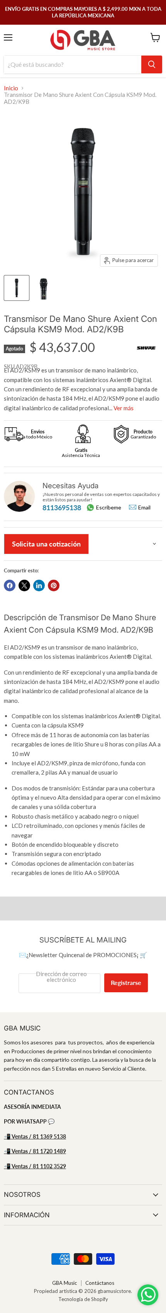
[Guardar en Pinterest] (53, 585)
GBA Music (64, 1283)
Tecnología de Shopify (83, 1299)
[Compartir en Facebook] (9, 585)
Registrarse (126, 982)
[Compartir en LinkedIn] (39, 585)
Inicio (11, 88)
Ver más (123, 407)
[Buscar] (151, 64)
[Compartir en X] (24, 585)
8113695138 (61, 507)
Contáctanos (99, 1283)
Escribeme (108, 507)
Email (144, 507)
